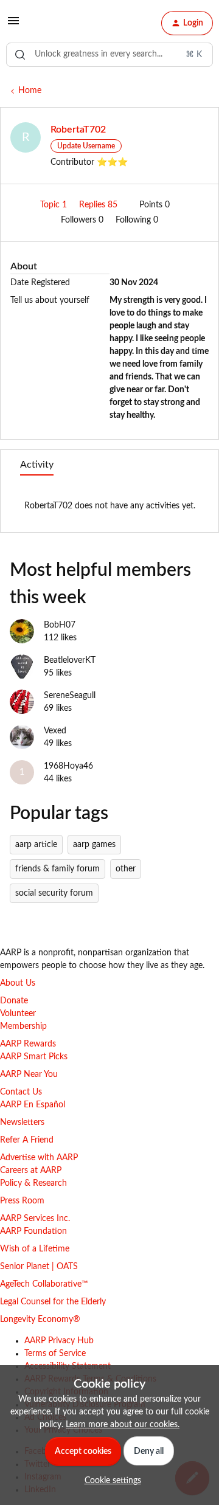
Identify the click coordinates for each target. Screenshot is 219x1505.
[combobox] (109, 55)
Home (29, 90)
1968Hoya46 (68, 766)
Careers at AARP (30, 1170)
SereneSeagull (70, 695)
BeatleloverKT (70, 660)
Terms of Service (55, 1353)
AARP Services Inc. (35, 1218)
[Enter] (20, 55)
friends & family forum (57, 869)
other (126, 869)
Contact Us (21, 1092)
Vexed (55, 731)
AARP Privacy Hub (59, 1341)
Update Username (86, 146)
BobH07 (59, 625)
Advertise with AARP (39, 1158)
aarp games (94, 844)
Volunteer (18, 1013)
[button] (13, 25)
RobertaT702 (78, 129)
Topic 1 (54, 205)
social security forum (54, 893)
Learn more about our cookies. (122, 1424)
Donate (14, 1001)
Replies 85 (99, 205)
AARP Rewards (28, 1044)
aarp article (36, 844)
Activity (37, 464)
